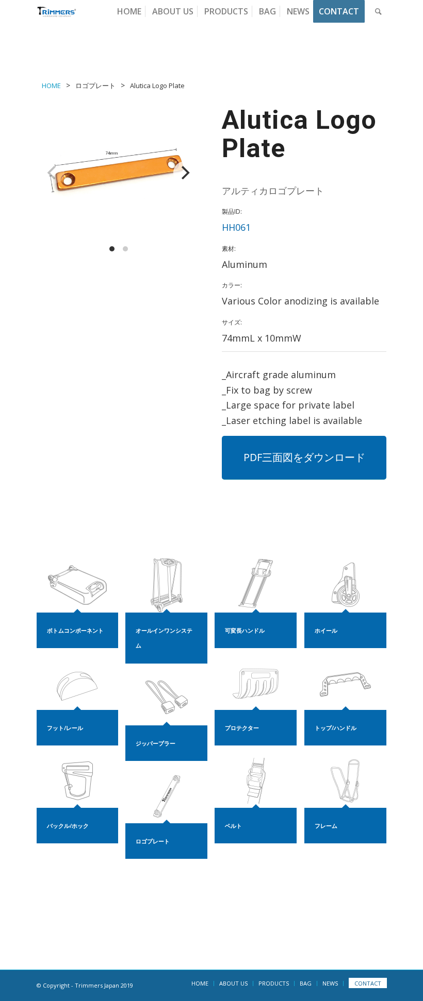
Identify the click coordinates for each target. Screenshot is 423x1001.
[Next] (184, 172)
